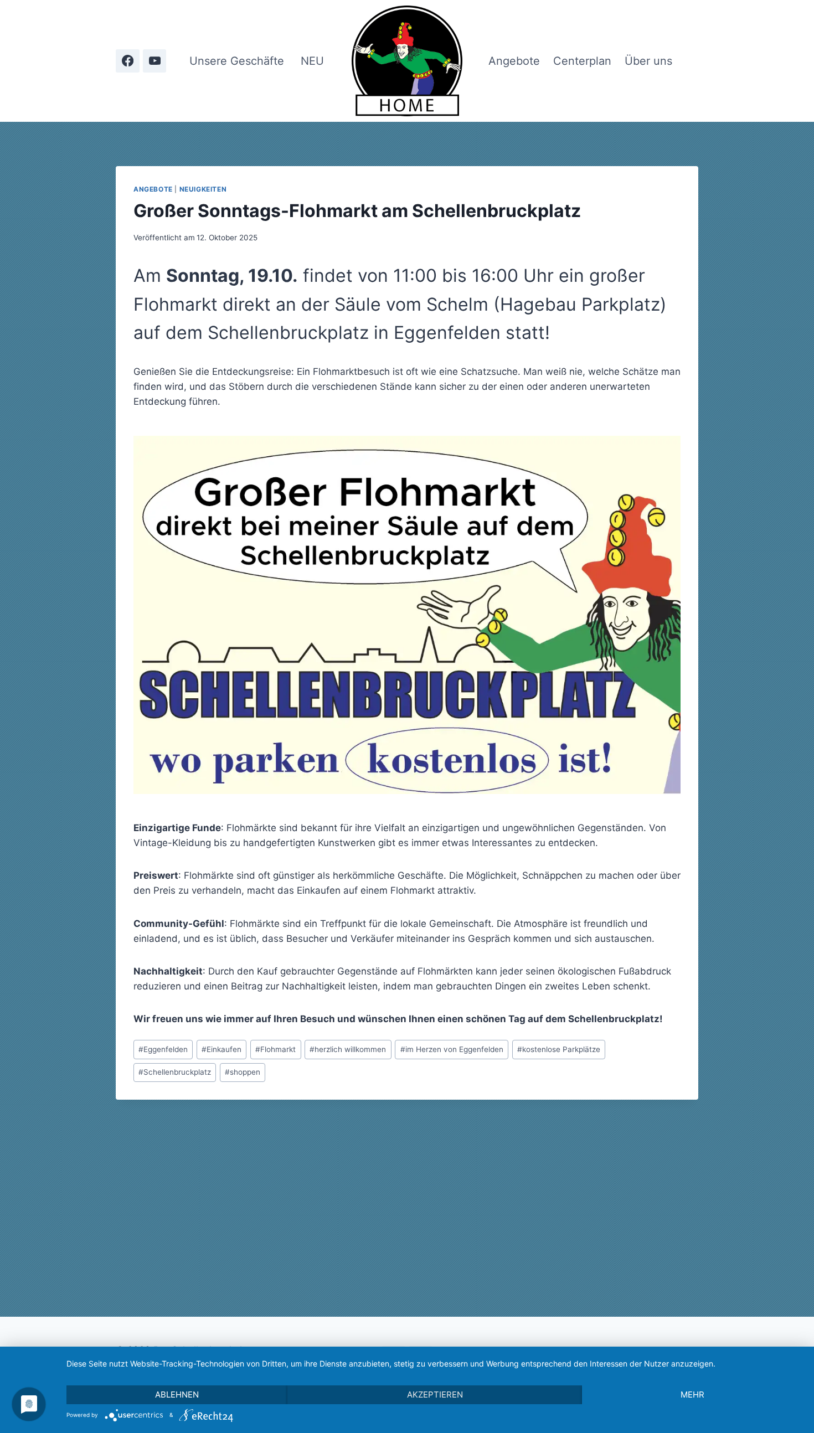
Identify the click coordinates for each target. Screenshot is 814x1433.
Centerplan (582, 61)
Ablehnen (177, 1394)
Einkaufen (221, 1049)
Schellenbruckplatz (174, 1072)
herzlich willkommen (348, 1049)
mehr (692, 1394)
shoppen (242, 1072)
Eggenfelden (163, 1049)
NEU (312, 61)
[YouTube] (155, 61)
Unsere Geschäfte (236, 61)
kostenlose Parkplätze (558, 1049)
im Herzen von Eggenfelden (451, 1049)
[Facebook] (128, 61)
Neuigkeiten (203, 189)
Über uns (648, 61)
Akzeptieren (435, 1394)
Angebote (514, 61)
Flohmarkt (275, 1049)
